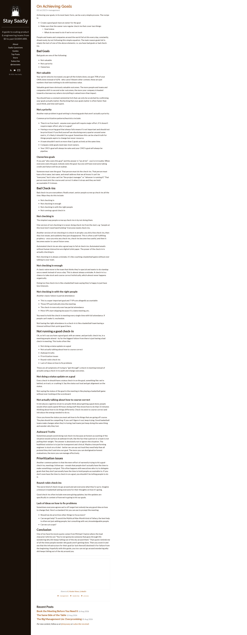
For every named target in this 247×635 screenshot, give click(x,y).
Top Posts (15, 54)
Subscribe (15, 61)
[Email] (18, 70)
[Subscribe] (11, 70)
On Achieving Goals (54, 6)
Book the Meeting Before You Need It (63, 611)
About (15, 44)
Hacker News (74, 591)
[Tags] (15, 70)
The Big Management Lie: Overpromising (65, 619)
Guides (15, 51)
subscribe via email (81, 624)
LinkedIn (83, 591)
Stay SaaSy (15, 21)
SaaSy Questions (15, 47)
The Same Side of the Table (57, 615)
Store (15, 57)
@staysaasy (15, 64)
